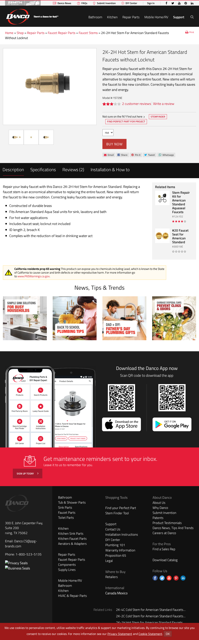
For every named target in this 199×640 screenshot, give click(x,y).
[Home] (32, 16)
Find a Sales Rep (164, 549)
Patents (158, 517)
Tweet (149, 155)
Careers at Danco (164, 532)
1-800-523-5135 (29, 554)
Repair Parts (131, 17)
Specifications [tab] (43, 169)
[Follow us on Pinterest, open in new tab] (176, 578)
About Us (159, 502)
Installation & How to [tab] (110, 169)
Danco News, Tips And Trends (173, 527)
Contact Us (112, 529)
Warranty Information (120, 550)
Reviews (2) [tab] (73, 169)
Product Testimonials (167, 522)
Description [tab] (13, 169)
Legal (109, 560)
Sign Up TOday (25, 473)
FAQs (84, 3)
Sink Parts (65, 507)
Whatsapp (166, 155)
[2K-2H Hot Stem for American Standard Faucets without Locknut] (50, 86)
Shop (20, 32)
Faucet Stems (88, 32)
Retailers (111, 576)
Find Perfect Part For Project (126, 121)
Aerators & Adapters (72, 543)
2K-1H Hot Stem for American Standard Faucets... (150, 622)
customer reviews (136, 103)
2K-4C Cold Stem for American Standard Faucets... (151, 609)
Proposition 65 (115, 555)
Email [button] (109, 155)
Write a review (163, 103)
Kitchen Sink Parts (70, 533)
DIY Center (131, 3)
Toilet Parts (66, 517)
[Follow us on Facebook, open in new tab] (155, 578)
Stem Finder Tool (117, 513)
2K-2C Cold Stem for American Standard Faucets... (151, 616)
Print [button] (191, 32)
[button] (192, 16)
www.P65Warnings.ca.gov (33, 276)
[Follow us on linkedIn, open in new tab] (183, 578)
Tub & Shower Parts (72, 502)
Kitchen (112, 17)
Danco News (64, 3)
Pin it (136, 155)
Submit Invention (106, 3)
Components (67, 564)
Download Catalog (165, 559)
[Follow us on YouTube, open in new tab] (169, 578)
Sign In (150, 3)
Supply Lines (67, 569)
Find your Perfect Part (120, 507)
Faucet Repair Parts (61, 32)
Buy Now (114, 144)
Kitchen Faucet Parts (72, 538)
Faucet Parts (66, 512)
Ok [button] (168, 633)
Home (9, 32)
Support (178, 17)
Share (122, 155)
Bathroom (95, 17)
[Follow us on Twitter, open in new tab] (162, 578)
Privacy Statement (119, 633)
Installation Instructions (121, 534)
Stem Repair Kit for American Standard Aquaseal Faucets (181, 202)
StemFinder (157, 117)
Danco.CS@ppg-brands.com (21, 544)
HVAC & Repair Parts (72, 595)
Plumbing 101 (115, 545)
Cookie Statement (150, 633)
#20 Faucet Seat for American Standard (180, 236)
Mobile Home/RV (156, 17)
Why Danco (160, 507)
